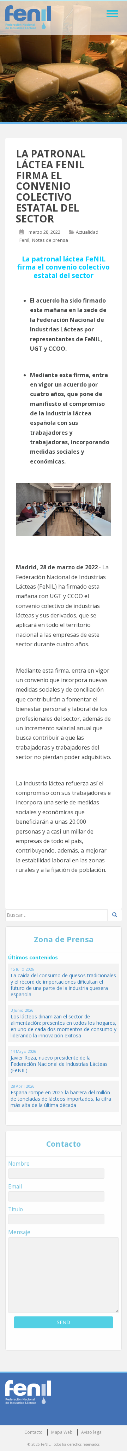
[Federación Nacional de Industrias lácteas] (28, 1391)
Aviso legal (92, 1432)
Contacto (33, 1432)
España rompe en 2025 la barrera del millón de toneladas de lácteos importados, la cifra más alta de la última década (61, 1098)
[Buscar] (115, 915)
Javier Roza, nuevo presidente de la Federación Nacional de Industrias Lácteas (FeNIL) (59, 1064)
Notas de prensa (50, 240)
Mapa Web (62, 1432)
